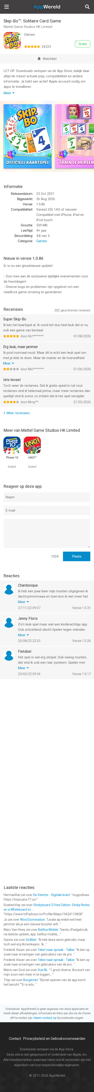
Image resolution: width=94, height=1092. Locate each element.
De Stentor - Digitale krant (51, 895)
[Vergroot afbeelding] (28, 136)
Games (41, 241)
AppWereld (47, 7)
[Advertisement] (47, 731)
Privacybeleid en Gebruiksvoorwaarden (54, 1038)
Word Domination (32, 919)
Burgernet (30, 980)
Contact (15, 1038)
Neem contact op (45, 1018)
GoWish (31, 940)
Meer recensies (18, 413)
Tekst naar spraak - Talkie (56, 950)
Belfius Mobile (48, 929)
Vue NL (43, 970)
